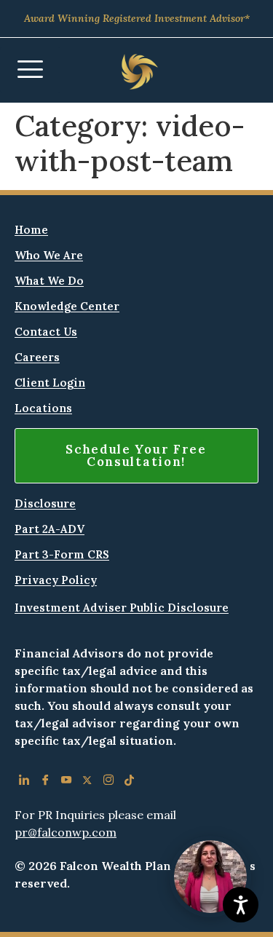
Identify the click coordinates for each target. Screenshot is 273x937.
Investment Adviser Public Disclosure (122, 607)
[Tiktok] (129, 782)
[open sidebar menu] (30, 69)
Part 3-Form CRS (62, 554)
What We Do (49, 281)
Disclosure (45, 503)
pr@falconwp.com (65, 832)
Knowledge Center (67, 306)
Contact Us (46, 332)
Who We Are (49, 255)
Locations (43, 408)
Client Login (50, 383)
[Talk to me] (210, 876)
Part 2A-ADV (49, 529)
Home (31, 230)
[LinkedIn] (23, 782)
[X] (87, 782)
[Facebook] (44, 782)
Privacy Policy (56, 580)
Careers (37, 357)
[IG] (108, 782)
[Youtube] (65, 782)
